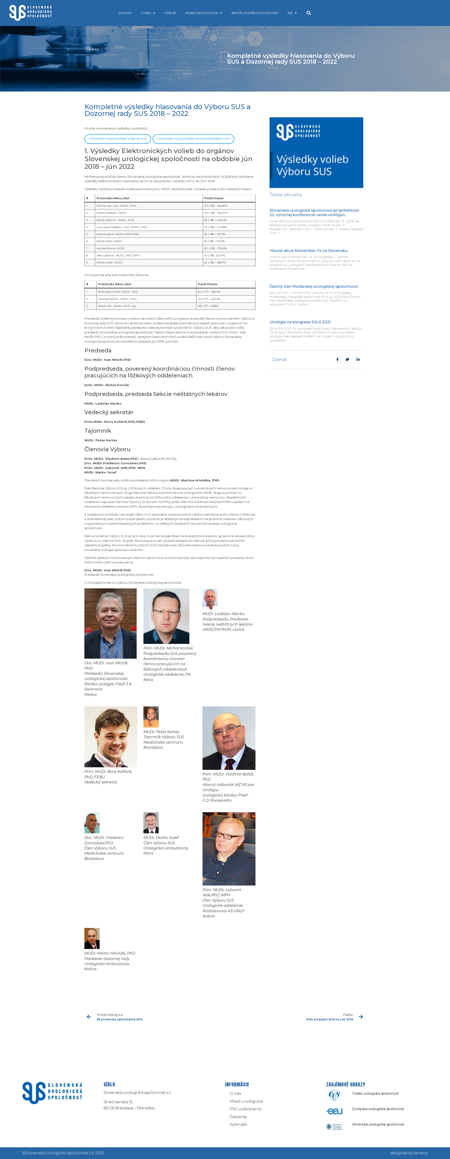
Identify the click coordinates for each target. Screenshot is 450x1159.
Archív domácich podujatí (254, 13)
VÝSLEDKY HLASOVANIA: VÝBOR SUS (117, 138)
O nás (146, 13)
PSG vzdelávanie (246, 1109)
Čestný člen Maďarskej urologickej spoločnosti (314, 286)
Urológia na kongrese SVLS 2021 (300, 322)
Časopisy (238, 1117)
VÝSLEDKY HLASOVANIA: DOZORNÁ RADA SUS (193, 138)
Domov (124, 13)
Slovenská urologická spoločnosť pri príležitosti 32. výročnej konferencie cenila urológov (314, 212)
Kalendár (239, 1124)
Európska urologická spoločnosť (378, 1109)
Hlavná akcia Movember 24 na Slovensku (309, 250)
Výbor (170, 13)
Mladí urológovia (201, 13)
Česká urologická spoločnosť (375, 1093)
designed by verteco (409, 1153)
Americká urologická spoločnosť (378, 1124)
